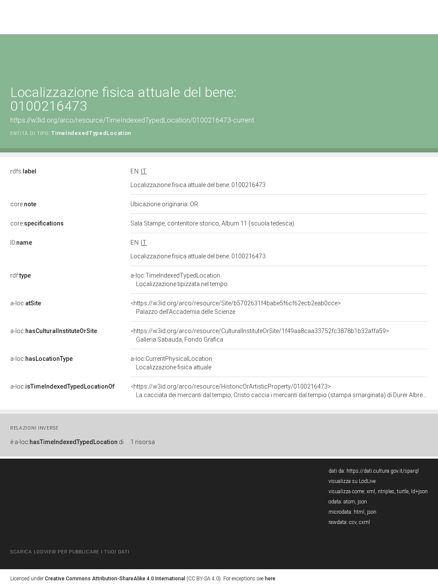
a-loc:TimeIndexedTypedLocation (179, 279)
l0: (21, 242)
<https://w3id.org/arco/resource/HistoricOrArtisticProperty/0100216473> (279, 390)
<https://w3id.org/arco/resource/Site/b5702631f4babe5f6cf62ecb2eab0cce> (235, 307)
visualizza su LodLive (352, 481)
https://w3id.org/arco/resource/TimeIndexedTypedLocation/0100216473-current (132, 120)
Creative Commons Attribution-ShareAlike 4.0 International (115, 579)
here (270, 579)
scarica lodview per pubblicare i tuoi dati (69, 552)
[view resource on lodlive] (424, 55)
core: (23, 204)
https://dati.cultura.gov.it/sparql (382, 471)
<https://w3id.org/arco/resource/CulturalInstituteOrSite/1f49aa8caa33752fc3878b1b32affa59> (259, 335)
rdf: (20, 275)
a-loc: (25, 303)
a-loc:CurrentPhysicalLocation (171, 363)
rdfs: (23, 171)
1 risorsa (142, 442)
